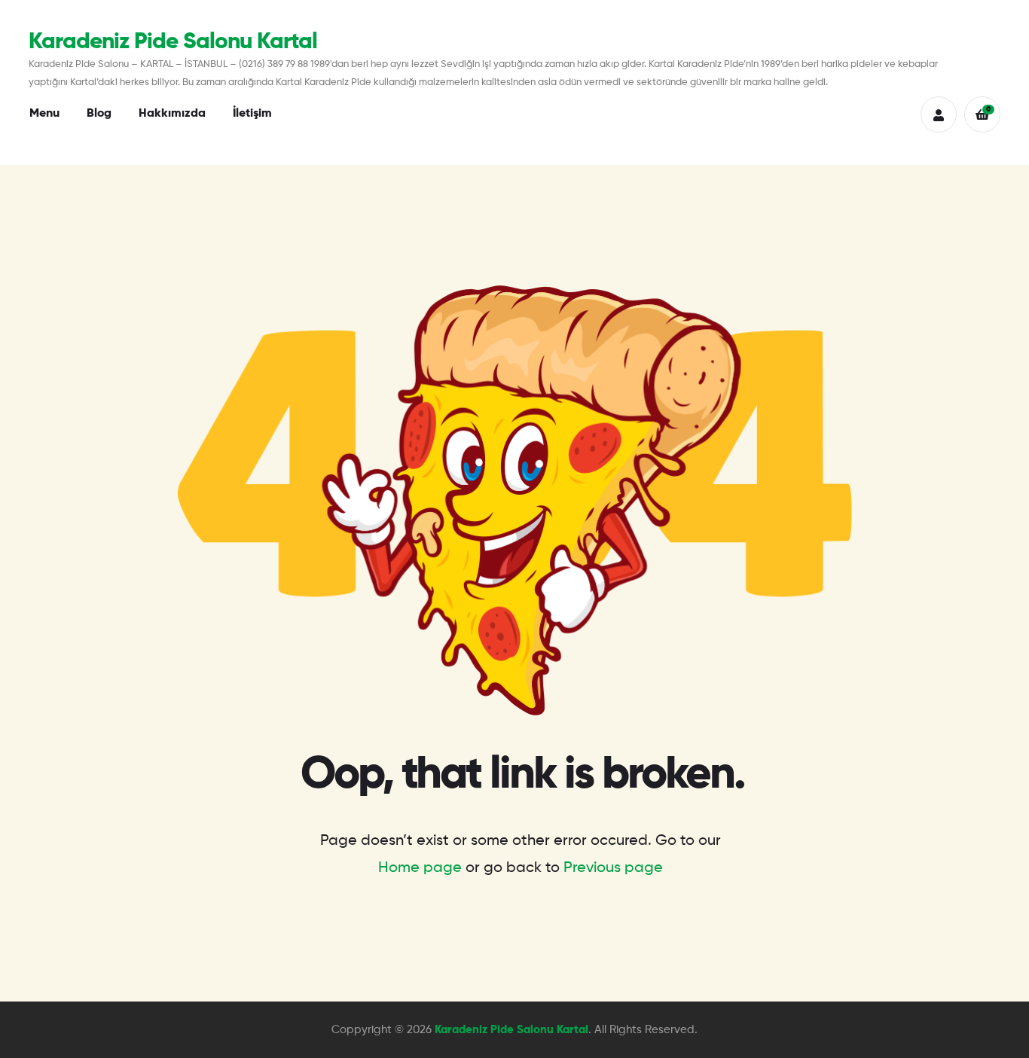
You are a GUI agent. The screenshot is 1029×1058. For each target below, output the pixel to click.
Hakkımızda (172, 114)
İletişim (252, 114)
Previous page (613, 868)
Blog (99, 114)
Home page (420, 868)
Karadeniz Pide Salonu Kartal (173, 42)
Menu (44, 114)
